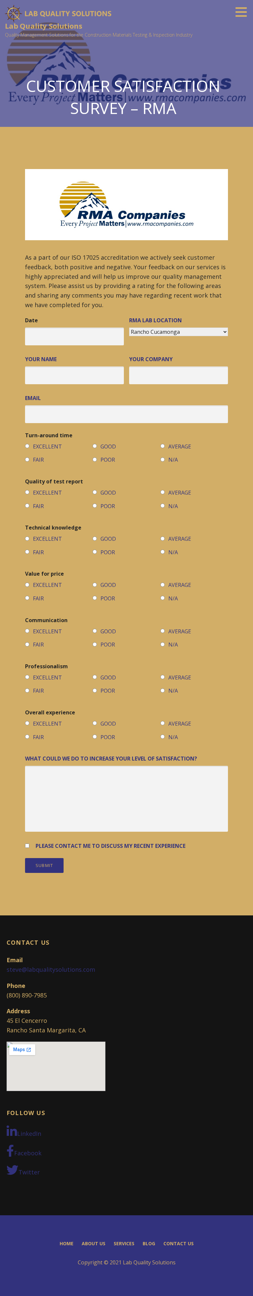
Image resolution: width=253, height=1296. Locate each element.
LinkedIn (29, 1134)
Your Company (151, 359)
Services (124, 1243)
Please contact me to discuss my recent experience (110, 846)
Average (179, 446)
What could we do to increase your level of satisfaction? (111, 758)
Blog (149, 1243)
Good (108, 446)
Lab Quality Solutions (43, 26)
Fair (38, 459)
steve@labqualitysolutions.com (51, 969)
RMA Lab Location (155, 320)
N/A (173, 459)
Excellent (47, 446)
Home (66, 1243)
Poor (107, 459)
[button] (243, 11)
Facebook (28, 1153)
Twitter (29, 1172)
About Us (93, 1243)
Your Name (41, 359)
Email (33, 398)
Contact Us (178, 1243)
